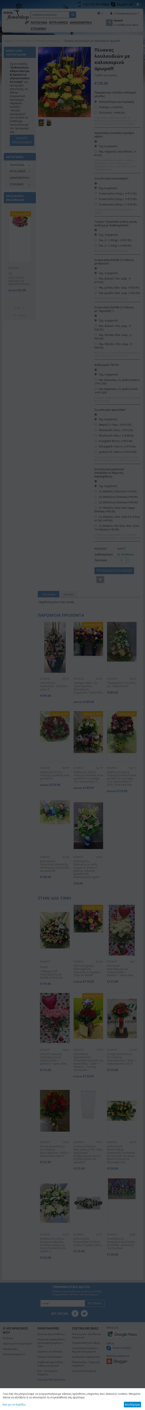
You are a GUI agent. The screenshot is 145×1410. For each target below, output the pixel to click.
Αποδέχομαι (132, 1404)
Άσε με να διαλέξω (14, 1404)
